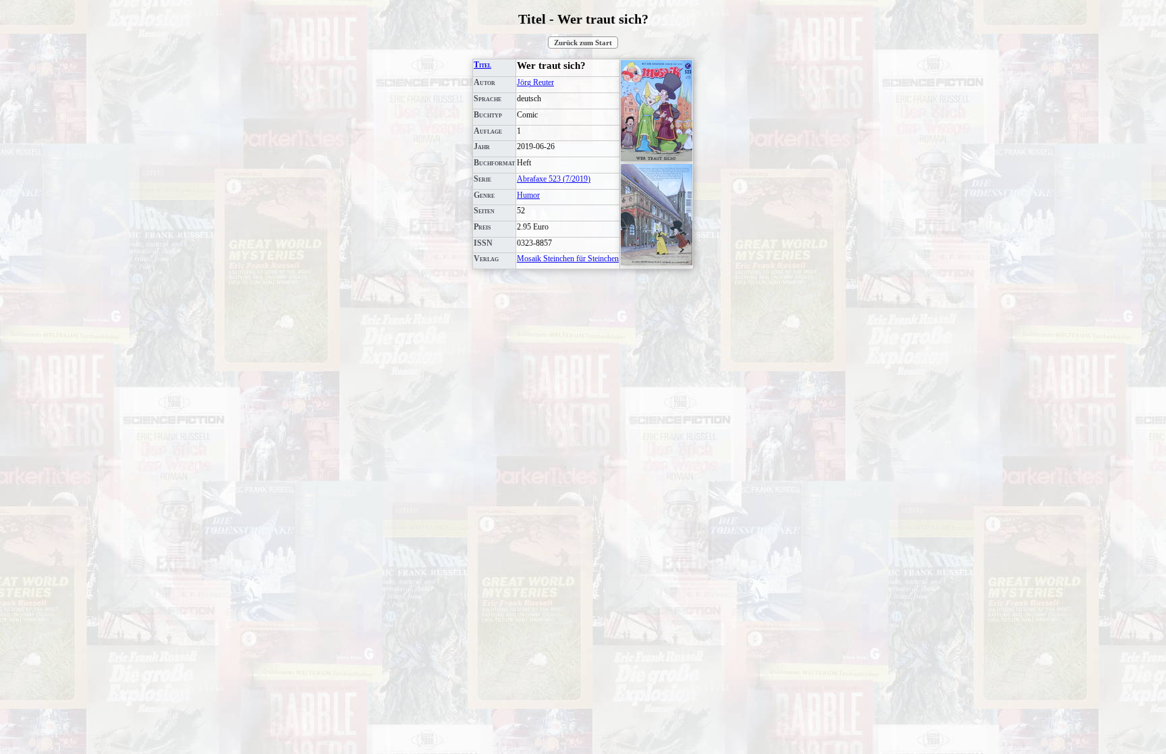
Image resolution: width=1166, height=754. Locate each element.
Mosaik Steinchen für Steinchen (568, 258)
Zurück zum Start (583, 42)
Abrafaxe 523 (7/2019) (553, 179)
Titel (482, 65)
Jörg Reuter (535, 82)
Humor (528, 195)
